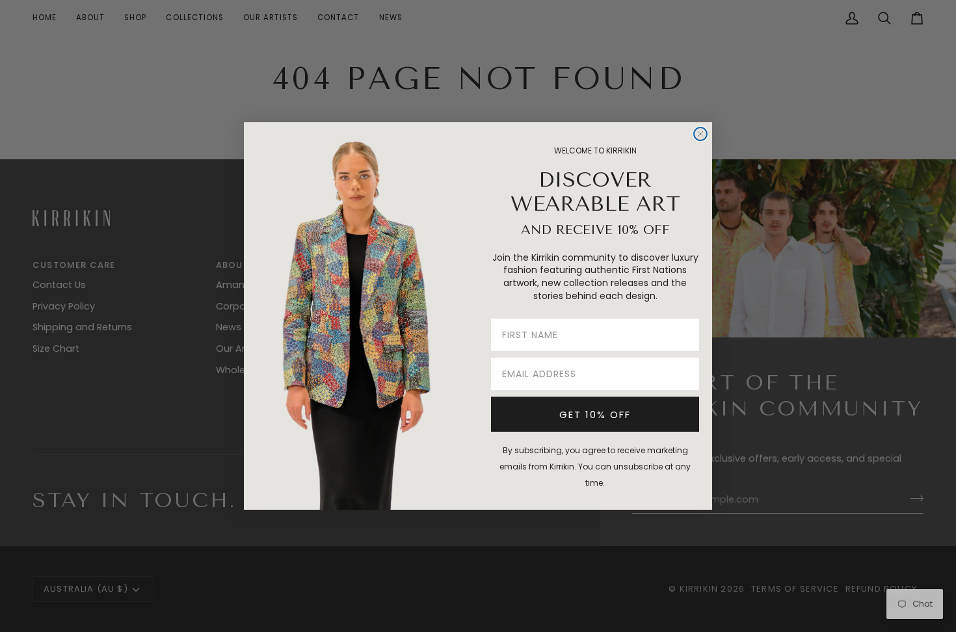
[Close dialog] (700, 133)
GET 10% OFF (595, 414)
